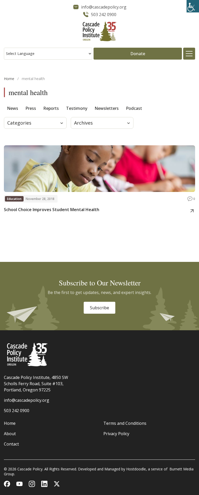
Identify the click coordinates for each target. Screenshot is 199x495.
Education (14, 199)
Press (30, 108)
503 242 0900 (16, 410)
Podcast (134, 108)
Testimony (76, 108)
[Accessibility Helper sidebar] (193, 6)
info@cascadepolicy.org (26, 400)
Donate (137, 53)
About (10, 433)
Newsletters (107, 108)
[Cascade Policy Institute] (99, 31)
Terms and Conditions (124, 423)
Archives (83, 123)
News (12, 108)
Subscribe (99, 308)
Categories (19, 123)
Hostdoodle (136, 469)
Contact (11, 444)
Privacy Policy (116, 433)
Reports (51, 108)
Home (9, 78)
